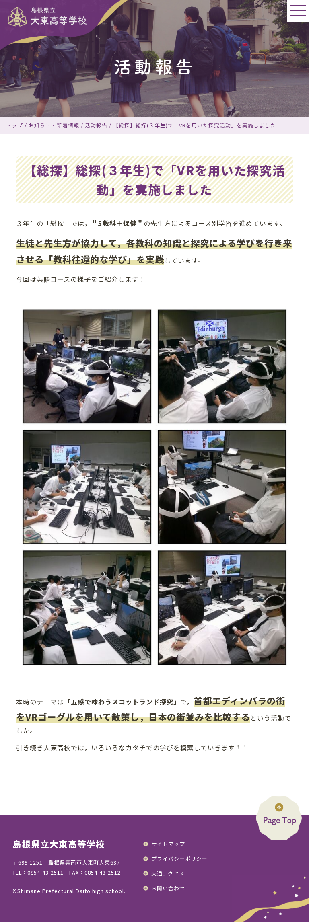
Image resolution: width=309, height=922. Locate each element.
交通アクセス (168, 873)
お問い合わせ (168, 888)
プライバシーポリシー (179, 858)
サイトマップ (168, 844)
